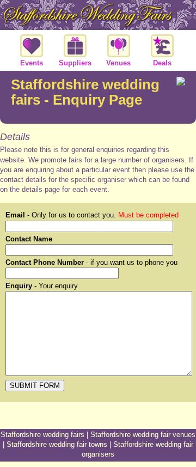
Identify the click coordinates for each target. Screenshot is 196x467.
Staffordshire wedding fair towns (57, 444)
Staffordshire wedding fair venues (142, 434)
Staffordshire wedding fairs (42, 434)
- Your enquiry (41, 286)
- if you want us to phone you (91, 262)
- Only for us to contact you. (92, 215)
